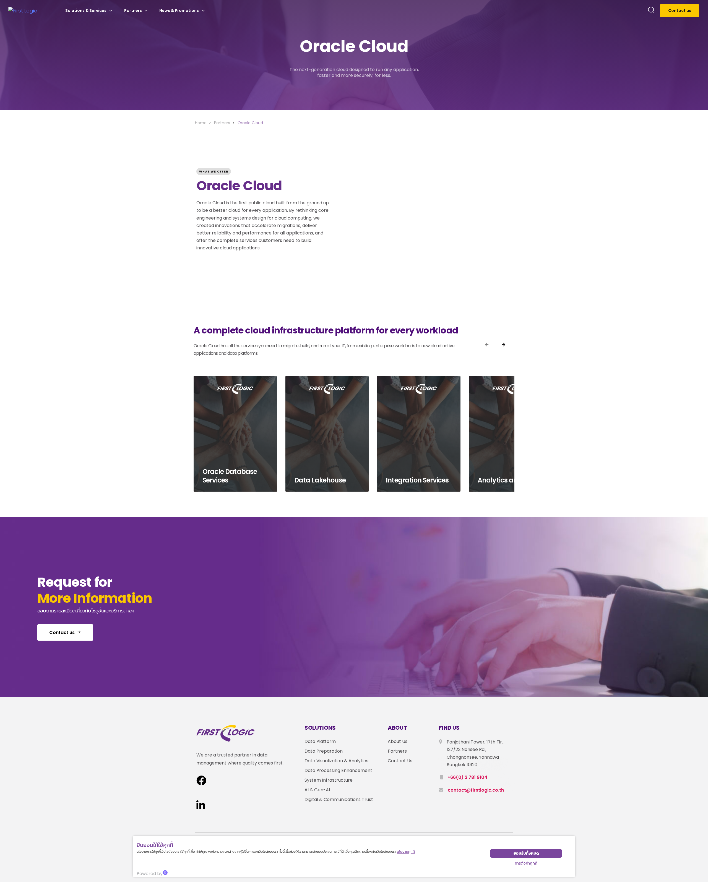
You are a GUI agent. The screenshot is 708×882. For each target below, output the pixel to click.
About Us (397, 741)
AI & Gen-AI (317, 790)
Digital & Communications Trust (338, 799)
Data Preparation (323, 751)
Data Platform (320, 741)
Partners (133, 10)
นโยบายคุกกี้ (406, 851)
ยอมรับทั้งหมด (526, 853)
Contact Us (400, 761)
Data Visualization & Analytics (336, 761)
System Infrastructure (328, 780)
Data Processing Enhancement (338, 770)
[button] (651, 10)
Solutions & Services (85, 10)
